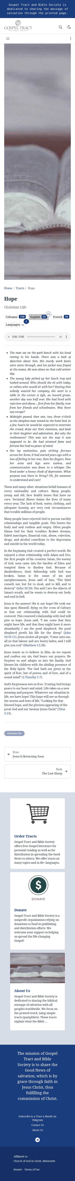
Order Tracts (25, 836)
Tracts (20, 288)
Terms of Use (32, 1169)
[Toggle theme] (69, 27)
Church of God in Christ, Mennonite (34, 1161)
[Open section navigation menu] (70, 38)
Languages (16, 324)
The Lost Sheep (52, 773)
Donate (20, 910)
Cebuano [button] (15, 317)
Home (8, 288)
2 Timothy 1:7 (32, 677)
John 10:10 (24, 588)
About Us (22, 990)
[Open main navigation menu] (8, 38)
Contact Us (37, 1125)
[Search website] (60, 27)
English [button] (39, 316)
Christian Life (14, 733)
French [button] (60, 317)
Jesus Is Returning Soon (28, 756)
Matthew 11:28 (34, 645)
